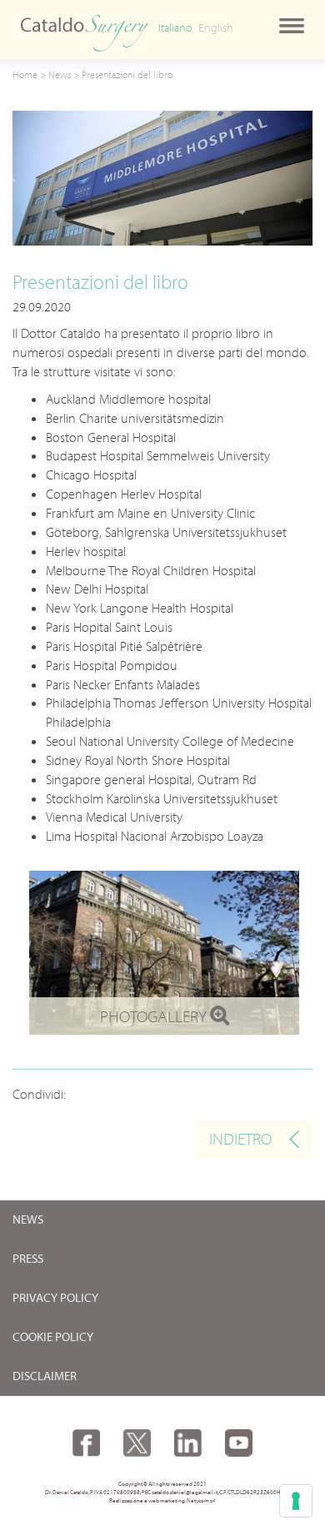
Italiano (175, 27)
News (59, 74)
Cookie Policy (52, 1337)
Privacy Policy (55, 1298)
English (215, 27)
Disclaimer (44, 1376)
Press (27, 1259)
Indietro (240, 1138)
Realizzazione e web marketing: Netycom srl (162, 1501)
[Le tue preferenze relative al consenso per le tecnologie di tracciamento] (296, 1501)
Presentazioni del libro (127, 74)
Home (25, 74)
